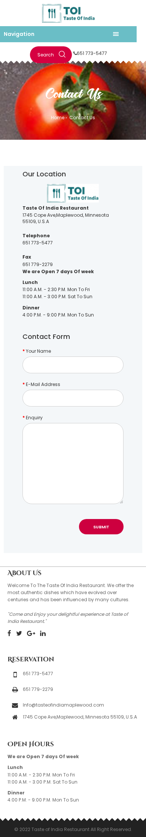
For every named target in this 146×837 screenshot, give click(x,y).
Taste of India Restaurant (60, 829)
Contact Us (81, 117)
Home (57, 117)
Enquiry (34, 417)
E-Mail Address (43, 384)
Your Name (38, 351)
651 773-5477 (92, 53)
